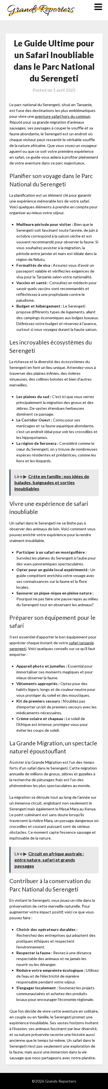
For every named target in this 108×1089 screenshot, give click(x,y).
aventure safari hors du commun (62, 116)
